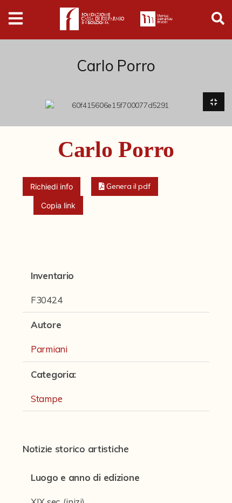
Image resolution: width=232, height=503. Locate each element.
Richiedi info (51, 186)
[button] (124, 186)
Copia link (58, 205)
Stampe (46, 398)
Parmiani (49, 349)
